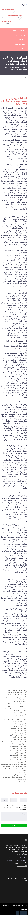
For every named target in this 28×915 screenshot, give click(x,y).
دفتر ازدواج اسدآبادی (20, 710)
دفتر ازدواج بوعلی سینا (19, 712)
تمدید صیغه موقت (21, 703)
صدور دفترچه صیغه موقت (11, 766)
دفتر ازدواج (11, 703)
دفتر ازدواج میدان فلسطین (18, 735)
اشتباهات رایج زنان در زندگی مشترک (15, 697)
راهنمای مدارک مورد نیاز (19, 35)
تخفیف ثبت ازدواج (21, 699)
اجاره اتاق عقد (22, 694)
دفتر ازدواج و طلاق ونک (19, 757)
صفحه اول (13, 30)
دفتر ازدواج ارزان (10, 708)
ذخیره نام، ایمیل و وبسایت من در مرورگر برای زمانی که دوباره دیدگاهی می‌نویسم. (15, 807)
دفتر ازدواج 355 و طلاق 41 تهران (16, 706)
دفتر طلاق (23, 766)
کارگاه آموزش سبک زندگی (18, 777)
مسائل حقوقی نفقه (20, 49)
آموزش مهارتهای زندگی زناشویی (16, 692)
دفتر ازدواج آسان (21, 708)
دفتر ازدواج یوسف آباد (20, 762)
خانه (24, 67)
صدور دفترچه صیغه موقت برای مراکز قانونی (15, 769)
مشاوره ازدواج (5, 777)
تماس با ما (22, 30)
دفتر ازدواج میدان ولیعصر (19, 739)
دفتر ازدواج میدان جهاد (19, 726)
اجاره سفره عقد (12, 694)
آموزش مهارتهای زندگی (15, 690)
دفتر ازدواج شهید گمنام (19, 717)
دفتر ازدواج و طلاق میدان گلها (17, 753)
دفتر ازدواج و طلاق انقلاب (18, 744)
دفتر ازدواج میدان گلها (20, 737)
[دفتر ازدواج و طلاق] (20, 5)
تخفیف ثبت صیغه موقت (19, 701)
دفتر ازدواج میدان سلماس (18, 728)
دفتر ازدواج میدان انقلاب (19, 723)
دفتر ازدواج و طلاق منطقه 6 (18, 750)
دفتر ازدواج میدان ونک (19, 741)
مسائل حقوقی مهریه (20, 39)
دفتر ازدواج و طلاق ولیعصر (18, 755)
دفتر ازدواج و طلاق (6, 741)
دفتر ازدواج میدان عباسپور (18, 730)
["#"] (25, 913)
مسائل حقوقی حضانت (20, 44)
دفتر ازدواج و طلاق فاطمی (18, 746)
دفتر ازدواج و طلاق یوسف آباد (17, 759)
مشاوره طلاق (22, 779)
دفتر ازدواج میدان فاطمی (19, 732)
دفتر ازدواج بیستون (20, 714)
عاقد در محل (22, 772)
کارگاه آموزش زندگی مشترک (17, 775)
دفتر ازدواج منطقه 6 (20, 719)
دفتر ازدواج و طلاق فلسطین (18, 748)
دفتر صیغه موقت (6, 764)
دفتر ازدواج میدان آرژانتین (18, 721)
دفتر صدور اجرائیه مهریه (19, 764)
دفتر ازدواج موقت (8, 719)
